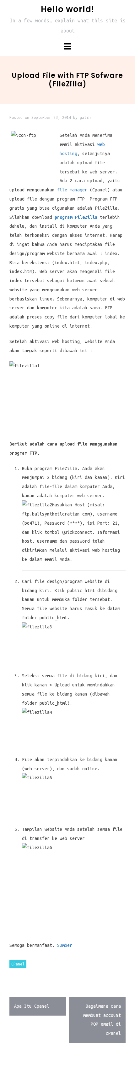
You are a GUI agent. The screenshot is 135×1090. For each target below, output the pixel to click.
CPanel (17, 964)
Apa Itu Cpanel (31, 1006)
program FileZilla (76, 217)
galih (85, 117)
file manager (72, 189)
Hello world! (67, 9)
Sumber (64, 945)
